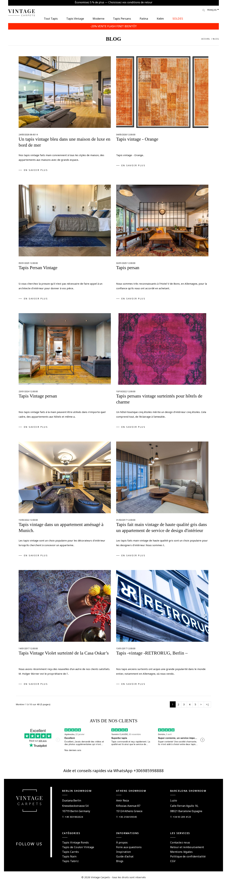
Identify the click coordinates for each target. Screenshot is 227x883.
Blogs (119, 861)
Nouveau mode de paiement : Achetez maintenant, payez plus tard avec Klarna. (113, 2)
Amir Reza (122, 800)
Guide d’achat (124, 856)
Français (212, 9)
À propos (122, 842)
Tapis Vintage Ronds (75, 842)
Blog (216, 39)
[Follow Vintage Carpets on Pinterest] (31, 852)
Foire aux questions (129, 847)
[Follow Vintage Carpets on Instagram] (35, 852)
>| (207, 704)
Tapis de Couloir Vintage (78, 847)
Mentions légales (181, 852)
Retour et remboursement (187, 847)
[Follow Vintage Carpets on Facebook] (23, 852)
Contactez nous (180, 842)
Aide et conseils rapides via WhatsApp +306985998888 (113, 770)
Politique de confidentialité (188, 856)
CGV (172, 861)
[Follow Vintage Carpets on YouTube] (27, 852)
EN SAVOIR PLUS (36, 170)
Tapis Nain (69, 856)
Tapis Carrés (70, 852)
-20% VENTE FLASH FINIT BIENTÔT (113, 26)
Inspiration (123, 852)
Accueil (205, 39)
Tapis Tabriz (70, 861)
